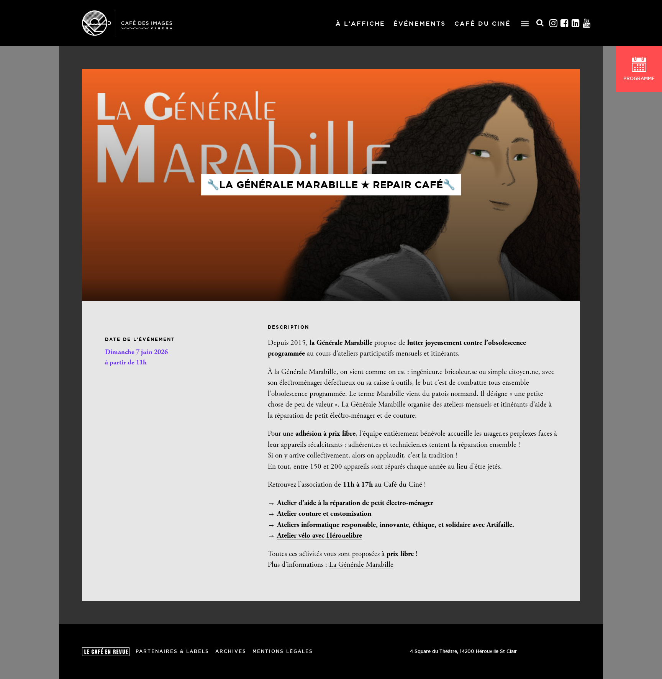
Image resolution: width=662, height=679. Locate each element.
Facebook (564, 23)
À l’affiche (360, 23)
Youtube (587, 23)
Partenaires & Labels (172, 651)
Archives (230, 651)
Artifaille (499, 525)
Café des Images (127, 23)
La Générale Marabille (361, 565)
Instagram (553, 23)
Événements (419, 23)
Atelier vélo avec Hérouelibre (319, 536)
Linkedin (575, 23)
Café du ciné (482, 23)
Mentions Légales (282, 651)
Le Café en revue (105, 651)
